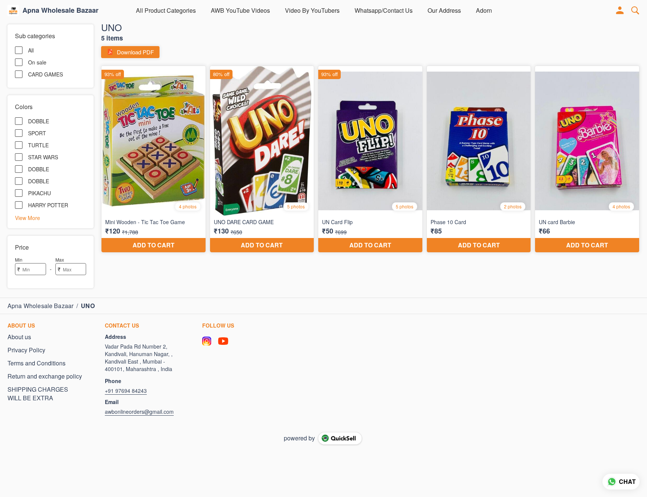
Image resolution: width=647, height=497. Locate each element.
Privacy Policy (26, 350)
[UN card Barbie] (587, 159)
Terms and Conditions (36, 363)
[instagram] (207, 341)
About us (19, 337)
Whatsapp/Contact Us (384, 10)
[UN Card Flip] (370, 159)
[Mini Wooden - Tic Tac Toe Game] (153, 159)
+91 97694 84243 (126, 390)
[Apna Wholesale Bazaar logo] (13, 10)
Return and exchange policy (44, 376)
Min (18, 259)
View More (27, 217)
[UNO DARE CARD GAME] (262, 159)
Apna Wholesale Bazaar (60, 10)
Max (59, 259)
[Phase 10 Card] (479, 159)
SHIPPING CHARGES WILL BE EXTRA (37, 393)
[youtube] (223, 341)
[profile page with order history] (620, 10)
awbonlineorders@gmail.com (139, 411)
